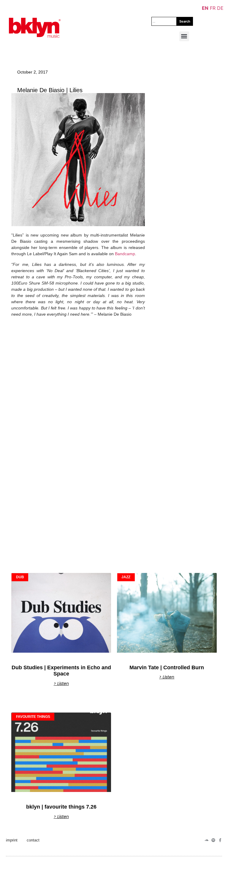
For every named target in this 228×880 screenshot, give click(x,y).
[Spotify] (213, 840)
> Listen (61, 683)
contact (33, 840)
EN (205, 8)
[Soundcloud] (206, 840)
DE (220, 8)
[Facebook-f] (220, 840)
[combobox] (164, 21)
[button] (184, 36)
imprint (12, 840)
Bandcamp (125, 253)
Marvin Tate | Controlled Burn (166, 667)
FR (213, 8)
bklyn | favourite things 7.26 (61, 807)
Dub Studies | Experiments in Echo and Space (61, 671)
